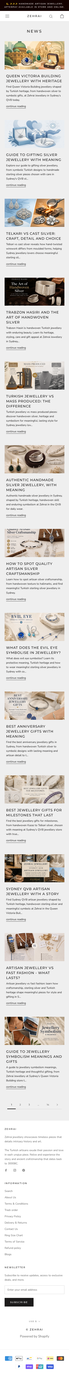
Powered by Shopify (34, 1336)
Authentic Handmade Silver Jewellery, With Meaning (31, 485)
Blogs (8, 1254)
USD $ (33, 1321)
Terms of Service (14, 1241)
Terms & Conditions (16, 1204)
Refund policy (13, 1248)
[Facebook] (6, 1170)
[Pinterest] (23, 1170)
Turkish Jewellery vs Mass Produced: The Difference (30, 401)
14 (48, 1104)
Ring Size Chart (14, 1235)
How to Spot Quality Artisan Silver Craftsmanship (29, 569)
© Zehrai (34, 1329)
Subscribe (19, 1302)
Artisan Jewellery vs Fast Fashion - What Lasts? (30, 973)
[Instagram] (14, 1170)
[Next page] (57, 1105)
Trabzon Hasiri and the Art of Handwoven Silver (32, 317)
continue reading (16, 106)
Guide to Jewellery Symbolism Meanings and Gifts (34, 1057)
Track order (11, 1210)
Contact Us (11, 1229)
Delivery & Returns (16, 1223)
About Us (10, 1197)
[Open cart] (62, 16)
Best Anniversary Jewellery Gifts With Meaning (29, 731)
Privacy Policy (13, 1216)
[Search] (51, 16)
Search (9, 1191)
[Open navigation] (7, 16)
